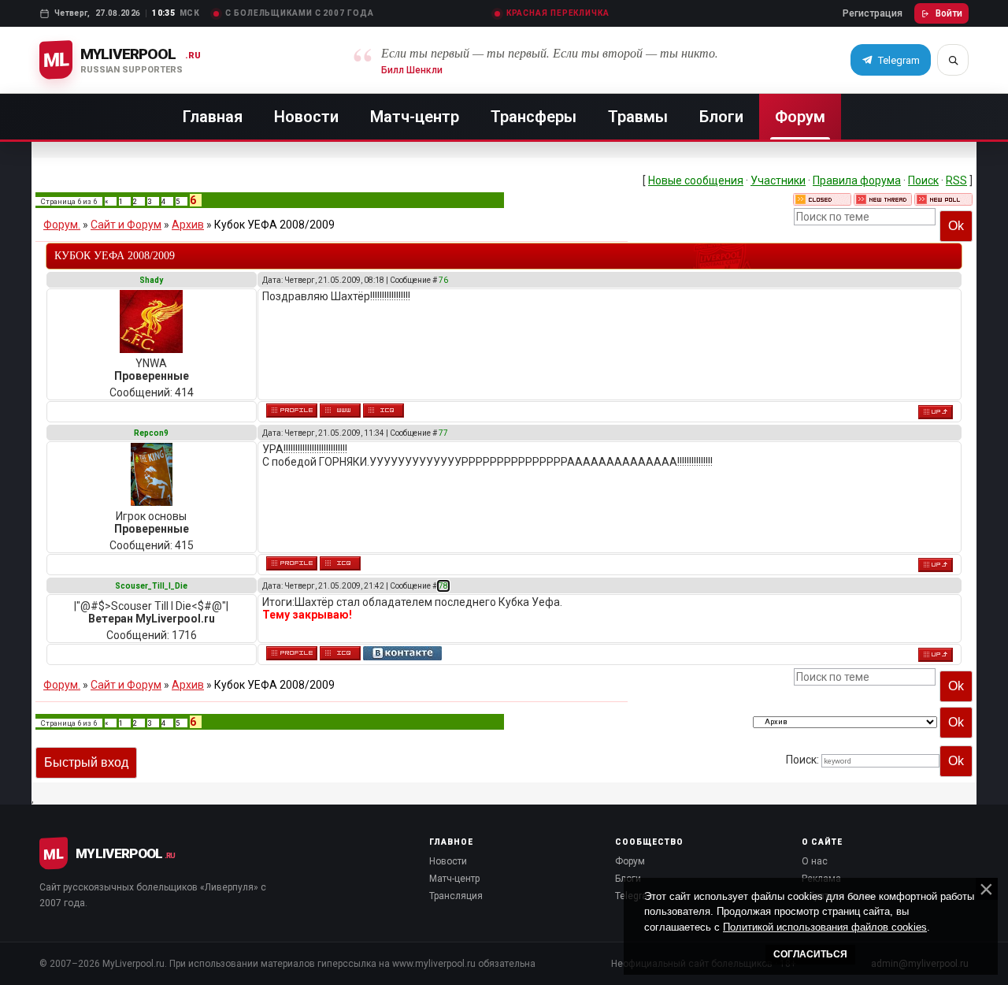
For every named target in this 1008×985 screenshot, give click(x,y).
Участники (778, 180)
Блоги (721, 116)
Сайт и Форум (126, 224)
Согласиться (810, 954)
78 (443, 586)
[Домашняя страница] (340, 410)
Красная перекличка (558, 13)
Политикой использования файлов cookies (825, 927)
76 (443, 280)
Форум (800, 116)
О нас (815, 861)
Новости (306, 116)
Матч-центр (414, 116)
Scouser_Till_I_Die (151, 586)
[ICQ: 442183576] (340, 563)
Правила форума (857, 180)
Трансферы (533, 116)
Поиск (923, 180)
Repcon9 (151, 433)
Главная (213, 116)
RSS (956, 180)
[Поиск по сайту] (953, 60)
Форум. (61, 224)
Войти (949, 13)
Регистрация (872, 13)
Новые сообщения (695, 180)
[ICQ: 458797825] (340, 653)
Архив (188, 224)
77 (443, 433)
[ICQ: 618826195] (383, 410)
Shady (151, 280)
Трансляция (456, 895)
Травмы (638, 116)
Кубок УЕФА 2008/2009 (274, 224)
